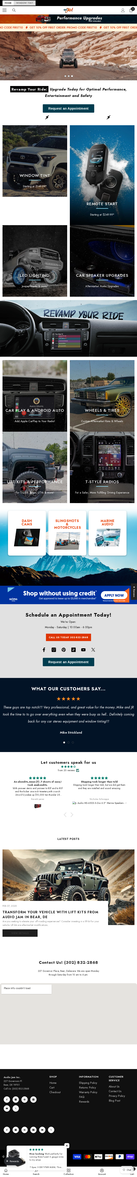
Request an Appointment (68, 108)
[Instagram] (53, 649)
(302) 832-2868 (20, 1088)
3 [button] (72, 76)
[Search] (14, 10)
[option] (68, 55)
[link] (35, 261)
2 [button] (69, 76)
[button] (66, 814)
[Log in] (123, 10)
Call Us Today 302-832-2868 (68, 637)
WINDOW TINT (24, 3)
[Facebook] (44, 649)
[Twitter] (93, 649)
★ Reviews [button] (134, 591)
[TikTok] (73, 649)
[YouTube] (83, 649)
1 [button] (65, 76)
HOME (8, 3)
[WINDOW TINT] (35, 161)
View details (20, 933)
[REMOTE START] (102, 175)
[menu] (5, 10)
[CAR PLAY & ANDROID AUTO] (35, 396)
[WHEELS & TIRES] (102, 396)
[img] (68, 766)
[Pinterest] (63, 649)
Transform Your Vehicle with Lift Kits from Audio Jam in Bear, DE (51, 915)
